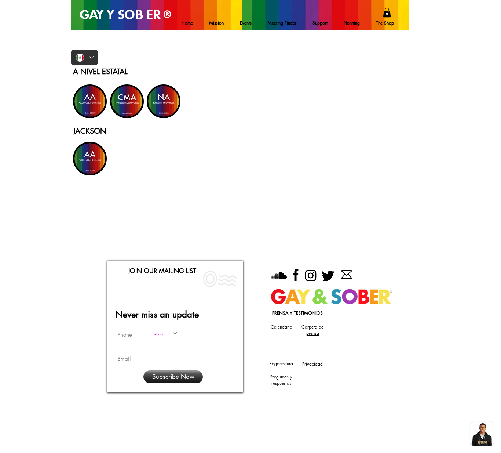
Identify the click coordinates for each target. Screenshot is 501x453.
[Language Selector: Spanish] (84, 57)
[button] (387, 12)
